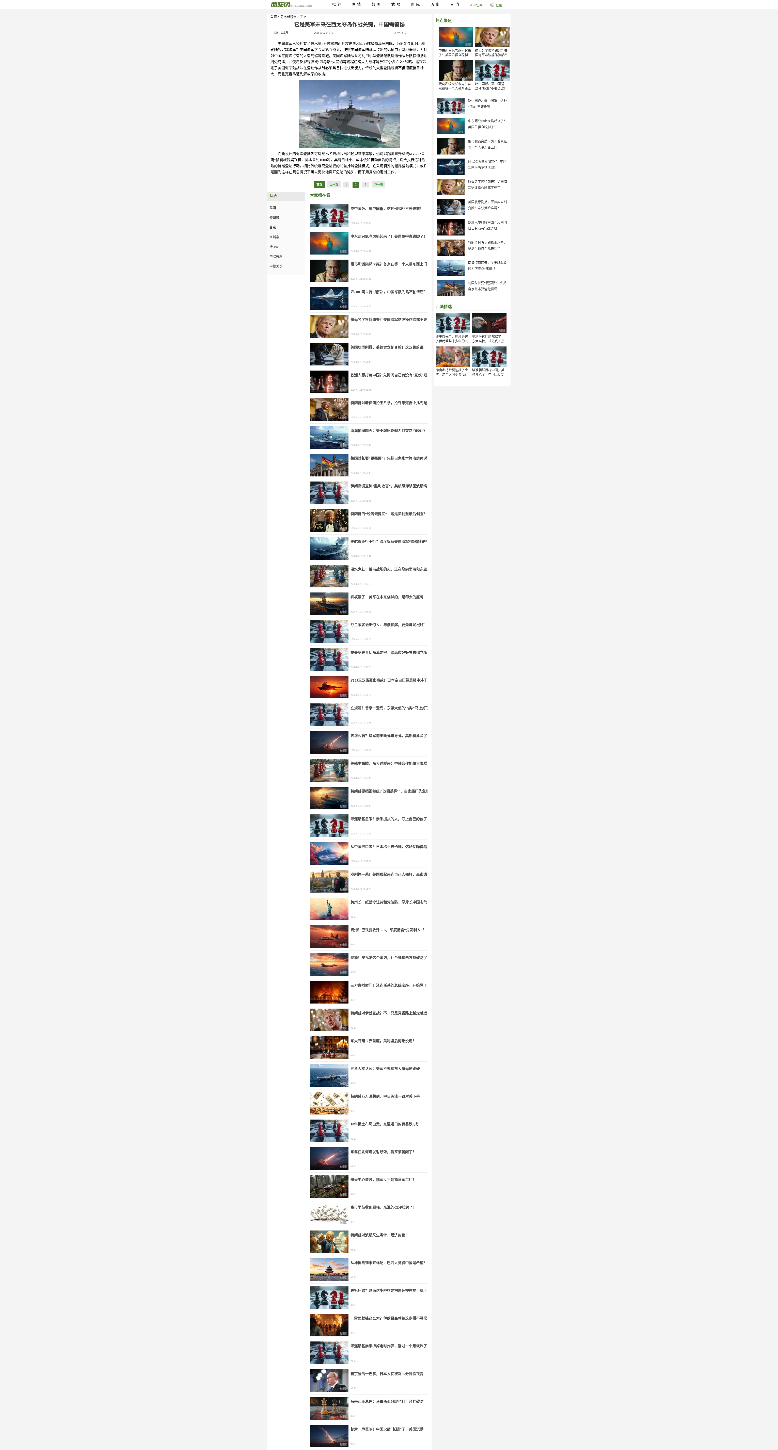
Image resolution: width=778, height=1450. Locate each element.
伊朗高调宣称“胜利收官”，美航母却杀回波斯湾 (389, 486)
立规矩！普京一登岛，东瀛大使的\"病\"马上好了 (390, 708)
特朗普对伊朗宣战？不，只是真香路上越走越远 (389, 1013)
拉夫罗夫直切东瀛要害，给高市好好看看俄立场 (389, 653)
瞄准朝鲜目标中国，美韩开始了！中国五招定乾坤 (488, 374)
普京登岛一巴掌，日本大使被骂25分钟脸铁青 (387, 1374)
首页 (273, 17)
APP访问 (476, 5)
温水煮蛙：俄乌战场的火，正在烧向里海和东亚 (389, 569)
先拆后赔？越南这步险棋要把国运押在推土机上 (389, 1291)
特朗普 (274, 217)
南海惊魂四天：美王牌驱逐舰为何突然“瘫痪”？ (389, 431)
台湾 (455, 4)
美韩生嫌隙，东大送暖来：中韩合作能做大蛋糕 (389, 764)
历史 (436, 4)
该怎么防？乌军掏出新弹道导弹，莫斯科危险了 (389, 736)
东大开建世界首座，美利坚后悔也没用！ (383, 1041)
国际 (416, 4)
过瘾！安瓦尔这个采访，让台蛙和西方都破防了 (389, 958)
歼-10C (274, 246)
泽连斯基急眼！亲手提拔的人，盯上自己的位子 (389, 819)
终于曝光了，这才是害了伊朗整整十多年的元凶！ (452, 341)
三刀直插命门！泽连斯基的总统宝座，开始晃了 (389, 985)
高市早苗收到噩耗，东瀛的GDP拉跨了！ (384, 1207)
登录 (499, 5)
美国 (272, 208)
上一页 (334, 184)
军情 (357, 4)
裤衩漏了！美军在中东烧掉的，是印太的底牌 (387, 597)
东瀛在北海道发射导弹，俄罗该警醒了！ (383, 1152)
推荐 (337, 4)
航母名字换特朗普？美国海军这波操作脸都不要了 (491, 55)
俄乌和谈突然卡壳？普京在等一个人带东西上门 (455, 88)
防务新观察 (288, 17)
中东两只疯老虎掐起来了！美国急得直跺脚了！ (455, 55)
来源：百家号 (281, 32)
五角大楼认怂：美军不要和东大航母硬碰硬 (385, 1069)
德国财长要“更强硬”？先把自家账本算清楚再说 (389, 458)
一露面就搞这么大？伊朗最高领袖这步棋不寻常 (389, 1318)
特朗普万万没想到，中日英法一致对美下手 (385, 1096)
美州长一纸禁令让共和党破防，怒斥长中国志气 (389, 902)
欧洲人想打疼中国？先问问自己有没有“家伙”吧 (389, 375)
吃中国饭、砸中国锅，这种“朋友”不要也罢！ (387, 209)
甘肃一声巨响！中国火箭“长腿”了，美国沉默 (387, 1429)
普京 (272, 227)
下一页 (378, 184)
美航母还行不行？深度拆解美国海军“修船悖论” (389, 542)
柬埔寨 (274, 237)
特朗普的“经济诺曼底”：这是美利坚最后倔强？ (389, 514)
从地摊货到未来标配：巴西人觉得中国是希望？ (389, 1263)
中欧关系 (275, 256)
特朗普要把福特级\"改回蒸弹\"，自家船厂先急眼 (390, 791)
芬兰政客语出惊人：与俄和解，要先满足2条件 (388, 625)
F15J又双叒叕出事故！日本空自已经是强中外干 (389, 680)
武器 (396, 4)
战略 (377, 4)
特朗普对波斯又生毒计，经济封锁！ (380, 1235)
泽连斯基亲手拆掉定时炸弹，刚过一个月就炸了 (389, 1346)
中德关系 (275, 266)
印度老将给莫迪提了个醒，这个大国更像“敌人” (452, 374)
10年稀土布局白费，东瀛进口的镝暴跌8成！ (386, 1124)
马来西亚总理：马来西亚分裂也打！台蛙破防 (387, 1402)
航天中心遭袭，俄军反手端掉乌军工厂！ (383, 1180)
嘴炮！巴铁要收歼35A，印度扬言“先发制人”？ (388, 930)
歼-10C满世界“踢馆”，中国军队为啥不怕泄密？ (389, 292)
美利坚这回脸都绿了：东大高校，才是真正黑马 (488, 341)
